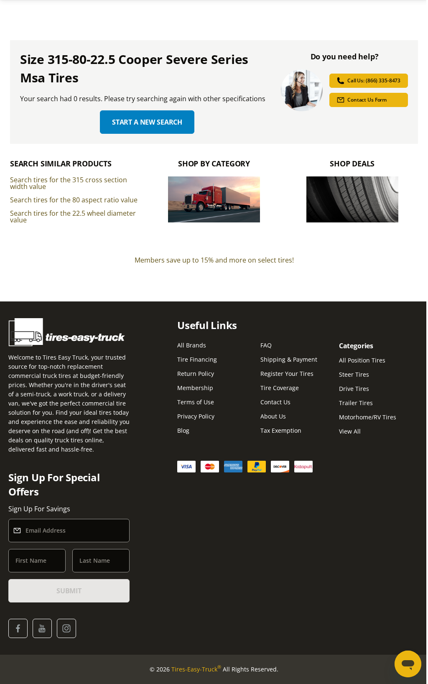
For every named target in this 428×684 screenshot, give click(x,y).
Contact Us (275, 402)
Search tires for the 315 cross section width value (68, 183)
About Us (273, 416)
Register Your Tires (286, 374)
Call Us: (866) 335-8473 (373, 80)
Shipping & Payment (288, 359)
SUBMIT (69, 590)
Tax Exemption (280, 430)
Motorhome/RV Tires (367, 417)
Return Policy (195, 374)
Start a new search (147, 122)
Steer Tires (354, 374)
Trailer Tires (356, 403)
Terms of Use (195, 402)
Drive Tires (354, 389)
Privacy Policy (195, 416)
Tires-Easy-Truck (196, 669)
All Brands (191, 345)
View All (350, 431)
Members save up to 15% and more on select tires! (214, 260)
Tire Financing (197, 359)
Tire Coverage (279, 388)
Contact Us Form (367, 99)
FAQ (266, 345)
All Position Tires (362, 360)
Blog (183, 430)
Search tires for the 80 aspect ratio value (74, 200)
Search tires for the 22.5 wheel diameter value (73, 216)
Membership (195, 388)
